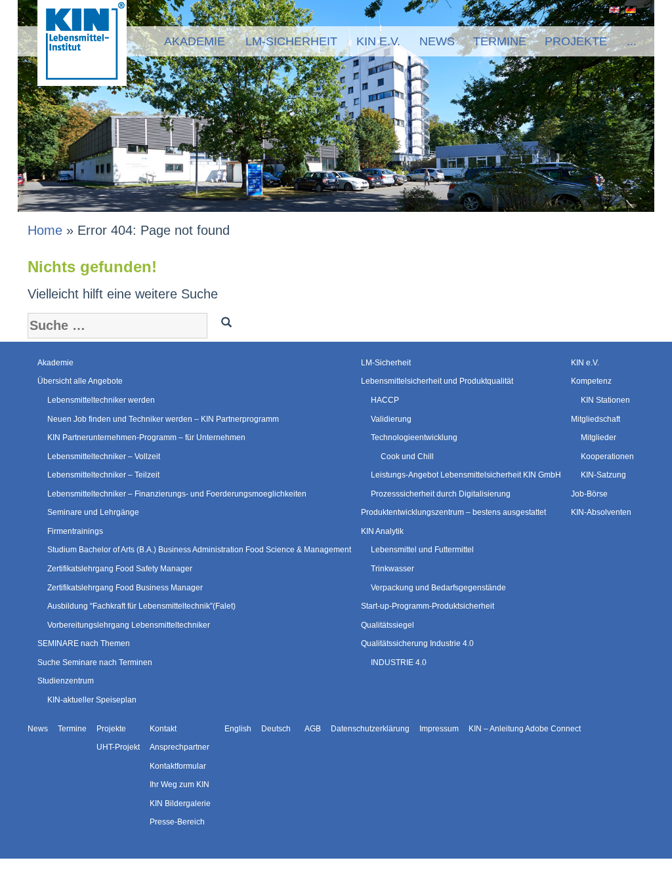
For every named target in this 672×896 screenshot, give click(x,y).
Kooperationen (607, 456)
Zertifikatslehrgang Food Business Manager (125, 587)
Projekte (576, 41)
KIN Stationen (605, 400)
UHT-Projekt (118, 747)
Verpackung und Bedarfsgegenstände (438, 587)
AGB (312, 728)
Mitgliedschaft (595, 419)
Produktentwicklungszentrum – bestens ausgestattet (453, 512)
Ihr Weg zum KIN (179, 784)
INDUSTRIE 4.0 (399, 662)
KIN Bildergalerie (180, 803)
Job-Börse (589, 494)
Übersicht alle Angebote (80, 381)
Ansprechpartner (179, 747)
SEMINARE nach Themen (83, 643)
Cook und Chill (407, 456)
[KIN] (82, 42)
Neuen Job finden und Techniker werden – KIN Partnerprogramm (163, 419)
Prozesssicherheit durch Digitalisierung (441, 494)
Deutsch (628, 10)
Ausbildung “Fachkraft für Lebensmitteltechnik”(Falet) (141, 606)
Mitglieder (598, 437)
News (437, 41)
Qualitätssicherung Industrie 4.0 (417, 643)
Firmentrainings (75, 531)
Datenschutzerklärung (370, 728)
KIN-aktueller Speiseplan (91, 699)
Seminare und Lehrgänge (93, 512)
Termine (499, 41)
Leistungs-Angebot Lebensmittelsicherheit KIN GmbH (466, 474)
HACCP (385, 400)
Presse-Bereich (177, 821)
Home (45, 230)
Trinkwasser (392, 568)
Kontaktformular (178, 766)
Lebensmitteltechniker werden (101, 400)
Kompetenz (591, 381)
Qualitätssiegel (387, 625)
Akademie (194, 41)
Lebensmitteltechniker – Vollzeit (103, 456)
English (612, 10)
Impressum (439, 728)
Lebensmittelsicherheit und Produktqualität (437, 381)
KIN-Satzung (603, 474)
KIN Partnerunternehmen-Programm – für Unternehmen (146, 437)
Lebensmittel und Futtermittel (422, 549)
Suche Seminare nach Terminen (94, 662)
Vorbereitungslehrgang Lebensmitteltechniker (128, 625)
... (632, 41)
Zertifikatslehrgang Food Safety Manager (119, 568)
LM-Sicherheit (291, 41)
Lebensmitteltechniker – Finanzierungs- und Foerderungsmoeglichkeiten (176, 494)
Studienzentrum (65, 680)
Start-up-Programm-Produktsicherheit (427, 606)
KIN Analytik (382, 531)
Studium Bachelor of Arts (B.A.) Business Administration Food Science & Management (199, 549)
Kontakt (163, 728)
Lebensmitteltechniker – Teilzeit (103, 474)
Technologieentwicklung (414, 437)
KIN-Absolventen (601, 512)
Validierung (391, 419)
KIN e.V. (378, 41)
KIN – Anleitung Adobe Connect (525, 728)
